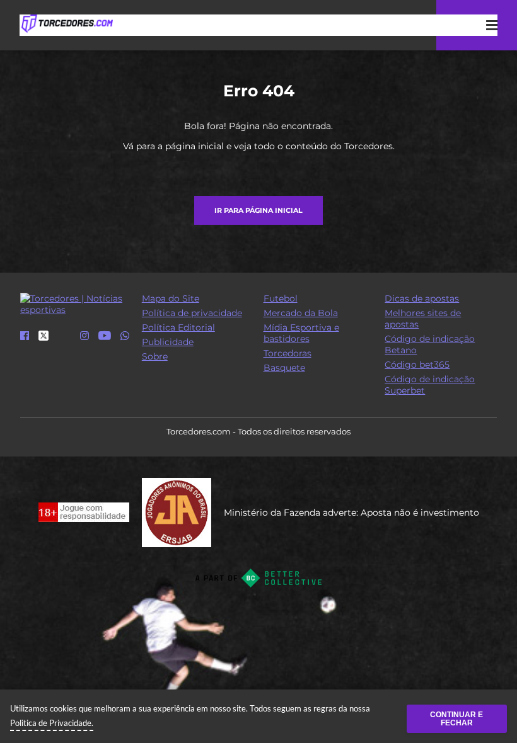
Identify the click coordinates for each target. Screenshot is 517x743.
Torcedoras (287, 353)
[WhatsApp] (124, 336)
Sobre (155, 356)
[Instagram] (84, 336)
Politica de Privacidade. (51, 723)
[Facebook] (24, 336)
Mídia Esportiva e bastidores (301, 333)
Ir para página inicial (258, 210)
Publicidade (168, 342)
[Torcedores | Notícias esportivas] (67, 23)
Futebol (281, 298)
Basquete (284, 367)
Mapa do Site (170, 298)
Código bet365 (417, 364)
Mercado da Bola (301, 313)
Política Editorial (178, 327)
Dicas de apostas (422, 298)
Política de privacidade (192, 313)
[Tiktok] (64, 340)
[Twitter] (43, 337)
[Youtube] (104, 336)
